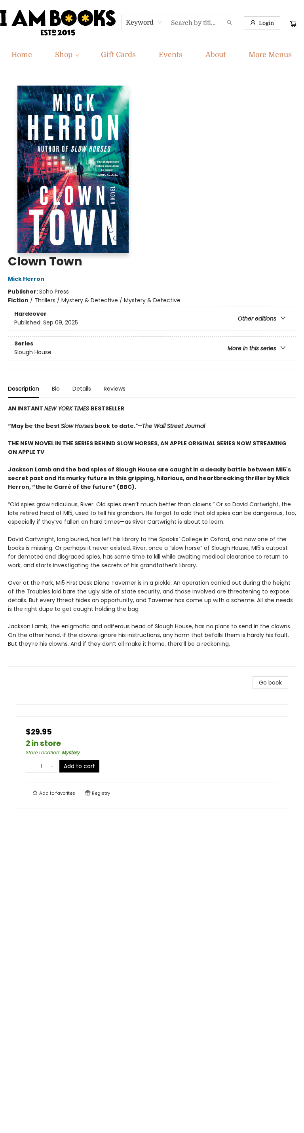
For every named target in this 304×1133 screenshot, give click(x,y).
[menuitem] (22, 55)
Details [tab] (81, 389)
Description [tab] (23, 389)
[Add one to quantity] (52, 766)
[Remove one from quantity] (31, 766)
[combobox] (144, 22)
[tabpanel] (152, 535)
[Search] (230, 23)
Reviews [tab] (114, 389)
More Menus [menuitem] (270, 55)
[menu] (152, 55)
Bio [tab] (56, 389)
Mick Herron (26, 279)
